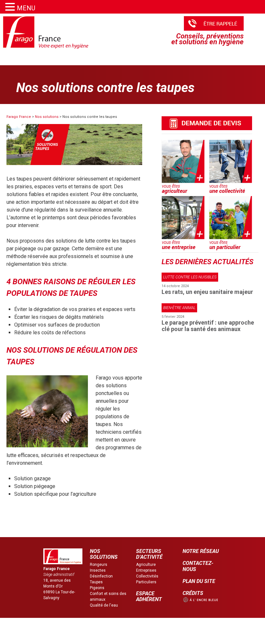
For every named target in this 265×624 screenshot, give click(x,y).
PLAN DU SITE (199, 581)
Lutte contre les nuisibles (190, 277)
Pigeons (97, 588)
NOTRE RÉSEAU (201, 551)
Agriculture (146, 564)
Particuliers (146, 582)
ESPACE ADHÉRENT (149, 596)
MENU (26, 8)
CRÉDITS (193, 593)
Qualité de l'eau (104, 605)
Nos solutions (46, 117)
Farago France (18, 117)
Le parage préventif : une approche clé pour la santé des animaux (208, 325)
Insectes (98, 570)
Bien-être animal (179, 308)
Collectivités (147, 576)
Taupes (96, 582)
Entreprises (146, 570)
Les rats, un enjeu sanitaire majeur (207, 291)
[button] (11, 7)
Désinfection (101, 576)
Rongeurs (98, 564)
